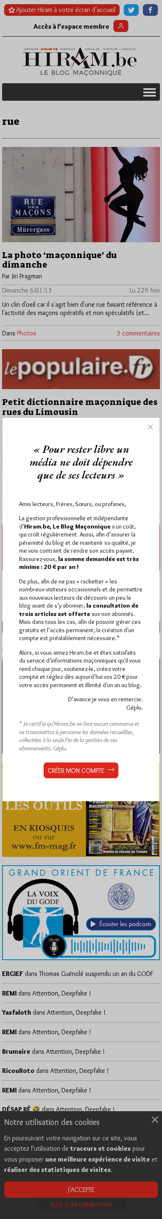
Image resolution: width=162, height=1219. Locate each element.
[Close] (150, 427)
